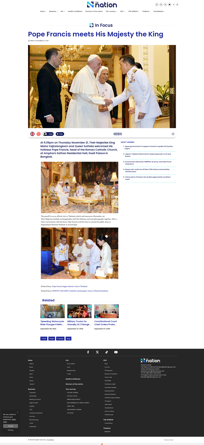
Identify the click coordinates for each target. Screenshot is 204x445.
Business (52, 11)
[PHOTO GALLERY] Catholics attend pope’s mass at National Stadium (80, 291)
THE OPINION (133, 11)
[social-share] (156, 4)
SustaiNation (159, 11)
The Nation (50, 440)
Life (62, 11)
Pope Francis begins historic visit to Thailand (69, 286)
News (42, 11)
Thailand (145, 11)
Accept (10, 426)
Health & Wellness (75, 11)
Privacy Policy (168, 440)
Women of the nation (94, 11)
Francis (60, 338)
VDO (121, 11)
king (68, 338)
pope (52, 338)
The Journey (110, 11)
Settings (11, 430)
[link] (52, 319)
